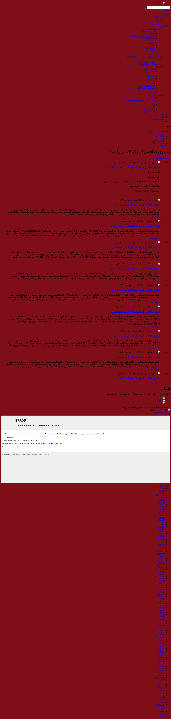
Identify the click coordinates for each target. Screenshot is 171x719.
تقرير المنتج (155, 24)
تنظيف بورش (149, 43)
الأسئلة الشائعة (159, 119)
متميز (162, 114)
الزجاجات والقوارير (152, 29)
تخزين (152, 90)
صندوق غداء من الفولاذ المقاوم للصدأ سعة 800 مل (135, 247)
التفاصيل (152, 195)
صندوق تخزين (149, 109)
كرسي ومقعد (149, 69)
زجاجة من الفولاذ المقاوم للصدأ (142, 36)
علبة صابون (150, 48)
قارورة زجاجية (149, 31)
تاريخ (158, 19)
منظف (157, 40)
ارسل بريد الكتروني (162, 412)
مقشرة (152, 83)
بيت (163, 14)
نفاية (153, 52)
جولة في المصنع (158, 141)
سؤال (158, 195)
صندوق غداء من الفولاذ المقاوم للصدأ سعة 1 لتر (136, 204)
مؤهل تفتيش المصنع (151, 21)
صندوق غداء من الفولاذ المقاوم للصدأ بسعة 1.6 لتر (135, 226)
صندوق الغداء (154, 95)
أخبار (163, 116)
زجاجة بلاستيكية (148, 33)
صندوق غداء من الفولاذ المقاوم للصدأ (140, 100)
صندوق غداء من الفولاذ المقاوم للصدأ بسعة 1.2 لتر (135, 268)
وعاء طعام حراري (147, 38)
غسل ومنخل (150, 93)
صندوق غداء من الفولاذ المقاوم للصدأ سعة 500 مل (135, 311)
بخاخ (153, 50)
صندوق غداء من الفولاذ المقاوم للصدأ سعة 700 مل (135, 290)
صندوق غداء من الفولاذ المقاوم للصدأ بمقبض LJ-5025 (133, 167)
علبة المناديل (149, 112)
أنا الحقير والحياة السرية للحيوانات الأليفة (143, 57)
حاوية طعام (155, 59)
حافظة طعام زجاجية (146, 62)
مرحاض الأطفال (148, 71)
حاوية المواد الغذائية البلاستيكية (142, 64)
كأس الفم (151, 81)
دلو (153, 105)
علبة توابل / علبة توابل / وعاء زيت (141, 88)
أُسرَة (158, 67)
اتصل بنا (161, 121)
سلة (153, 107)
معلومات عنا (160, 17)
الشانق (152, 45)
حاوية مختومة (149, 86)
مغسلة (152, 55)
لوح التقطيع (150, 76)
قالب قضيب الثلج (148, 78)
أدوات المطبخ (154, 74)
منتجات (162, 26)
